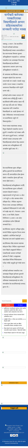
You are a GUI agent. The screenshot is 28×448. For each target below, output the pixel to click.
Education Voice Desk (7, 39)
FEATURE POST (6, 36)
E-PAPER (14, 2)
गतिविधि (11, 36)
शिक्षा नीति (14, 36)
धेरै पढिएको (20, 305)
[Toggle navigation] (26, 11)
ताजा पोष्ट (8, 305)
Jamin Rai (20, 443)
